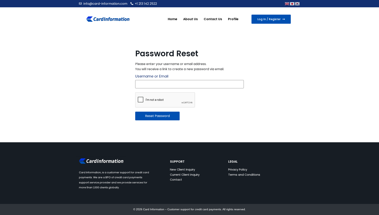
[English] (287, 3)
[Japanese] (292, 3)
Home (172, 19)
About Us (190, 19)
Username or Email (151, 76)
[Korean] (297, 3)
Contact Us (213, 19)
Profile (233, 19)
